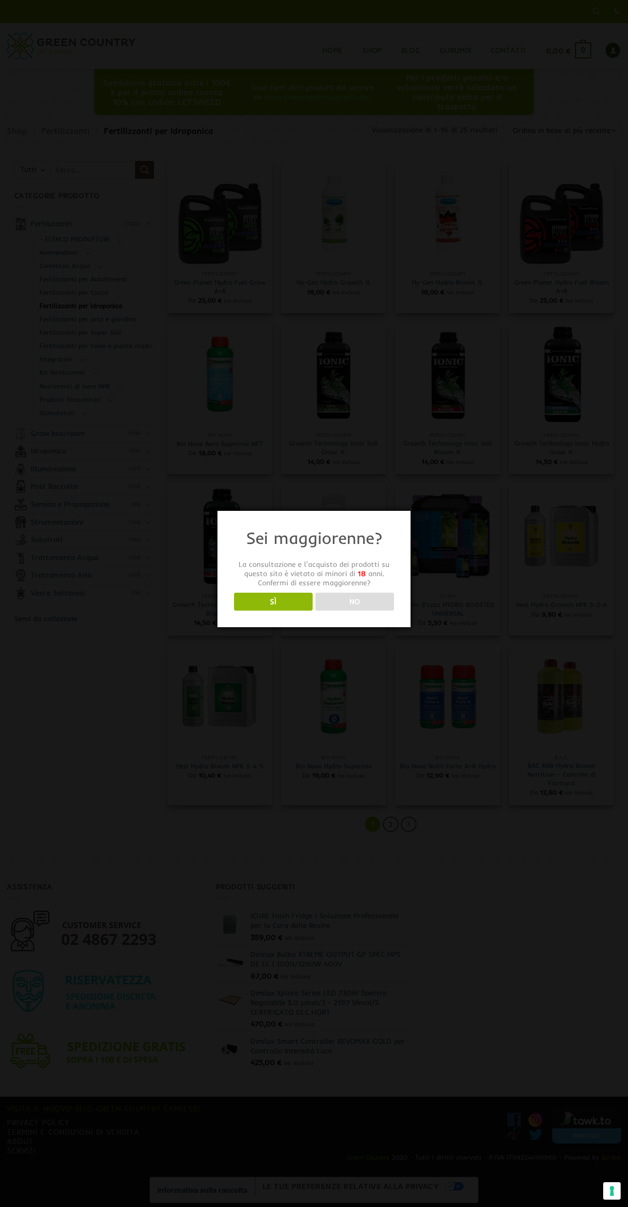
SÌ (273, 601)
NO (354, 601)
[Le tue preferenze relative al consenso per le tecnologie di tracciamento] (612, 1191)
